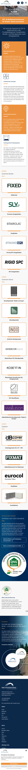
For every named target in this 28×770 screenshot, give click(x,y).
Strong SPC (4, 717)
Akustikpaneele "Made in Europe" (14, 301)
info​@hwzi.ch (5, 700)
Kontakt (4, 748)
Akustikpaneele (14, 320)
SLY (2, 715)
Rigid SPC (4, 711)
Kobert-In (4, 736)
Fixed (3, 709)
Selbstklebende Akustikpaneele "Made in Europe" (14, 418)
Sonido (3, 740)
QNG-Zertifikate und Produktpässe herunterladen (12, 539)
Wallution (4, 741)
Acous (3, 728)
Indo (3, 732)
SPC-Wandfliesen (14, 398)
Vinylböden (14, 233)
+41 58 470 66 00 (6, 698)
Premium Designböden (14, 214)
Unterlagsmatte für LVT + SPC (14, 448)
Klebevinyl (14, 195)
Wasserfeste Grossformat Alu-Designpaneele (14, 378)
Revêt (3, 738)
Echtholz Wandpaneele (14, 339)
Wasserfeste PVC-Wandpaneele (14, 358)
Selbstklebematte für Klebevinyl (14, 467)
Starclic (3, 713)
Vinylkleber (14, 486)
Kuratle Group (16, 703)
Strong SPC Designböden (14, 252)
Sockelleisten (14, 505)
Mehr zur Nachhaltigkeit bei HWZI (12, 546)
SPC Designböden (14, 272)
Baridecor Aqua (5, 730)
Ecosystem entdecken (7, 644)
